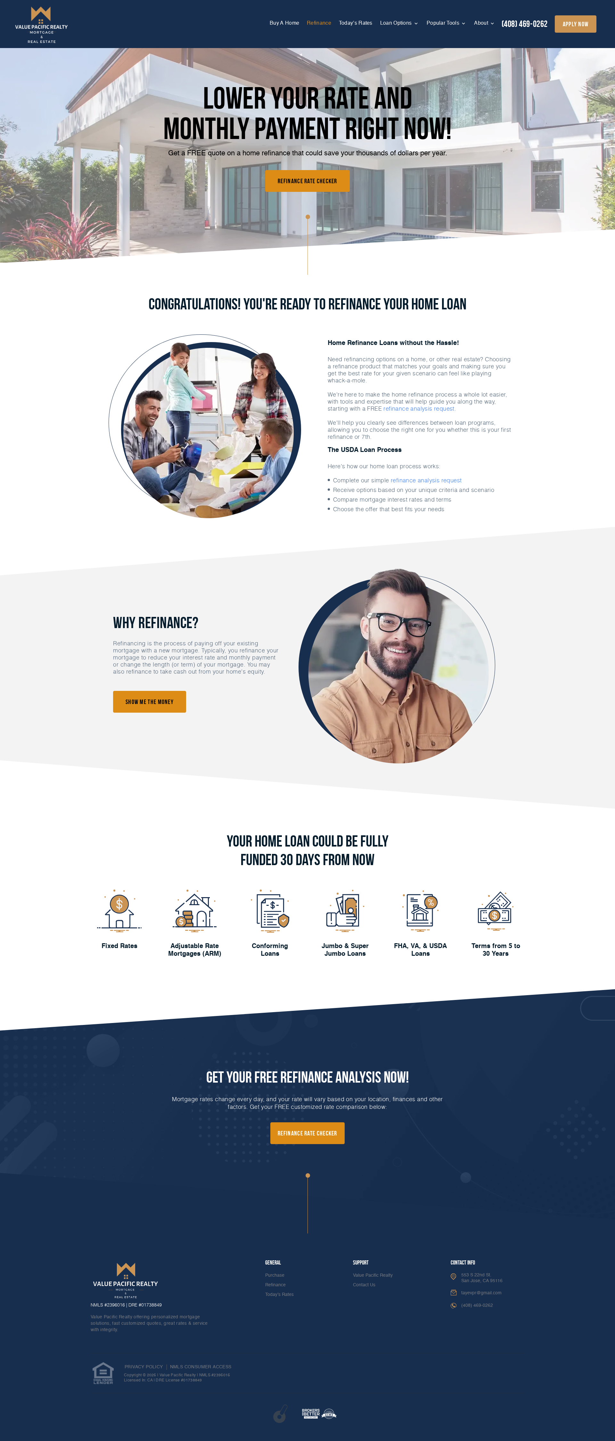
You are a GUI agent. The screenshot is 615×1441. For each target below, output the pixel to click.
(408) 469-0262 (525, 24)
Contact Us (364, 1285)
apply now (576, 24)
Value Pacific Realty (373, 1275)
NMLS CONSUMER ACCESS (201, 1367)
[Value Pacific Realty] (41, 25)
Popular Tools (444, 23)
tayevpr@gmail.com (481, 1293)
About (481, 23)
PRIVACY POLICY (144, 1367)
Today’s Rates (356, 23)
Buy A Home (284, 23)
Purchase (274, 1275)
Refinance (319, 23)
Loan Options (396, 23)
